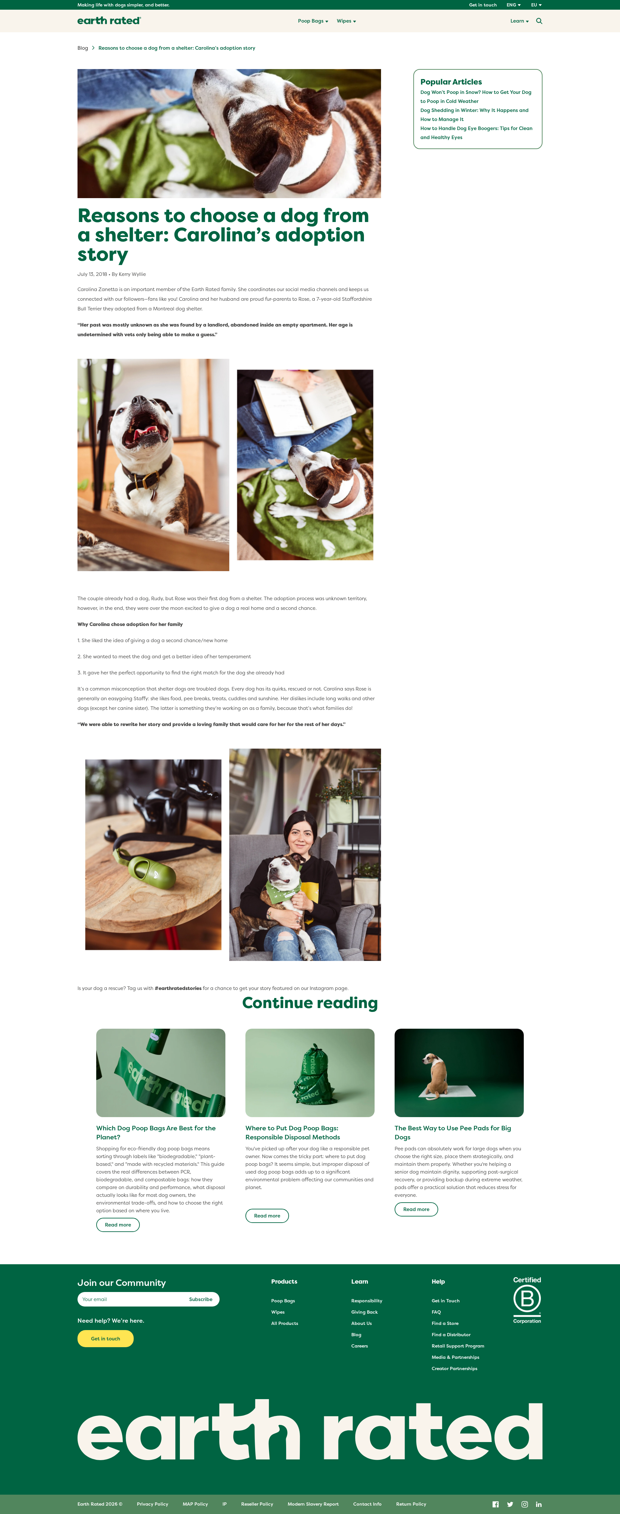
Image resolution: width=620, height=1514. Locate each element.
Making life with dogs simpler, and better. (124, 4)
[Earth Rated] (109, 21)
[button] (313, 21)
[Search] (539, 21)
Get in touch (483, 4)
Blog (83, 48)
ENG (511, 4)
